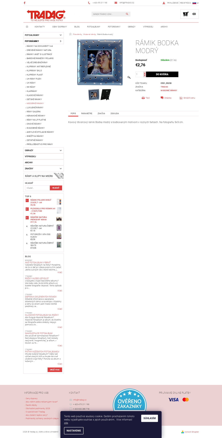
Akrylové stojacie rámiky (40, 132)
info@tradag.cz (80, 400)
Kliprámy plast (35, 75)
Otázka (167, 98)
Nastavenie (74, 430)
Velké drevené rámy (37, 62)
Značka (101, 113)
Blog (77, 27)
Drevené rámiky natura (39, 50)
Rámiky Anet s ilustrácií (39, 54)
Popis (73, 113)
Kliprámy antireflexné (39, 66)
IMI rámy (31, 87)
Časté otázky (31, 405)
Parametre (86, 113)
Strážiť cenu (189, 98)
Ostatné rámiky (35, 140)
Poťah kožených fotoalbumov (42, 351)
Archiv (164, 27)
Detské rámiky (34, 99)
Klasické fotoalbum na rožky (42, 315)
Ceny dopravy (59, 27)
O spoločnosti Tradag (35, 412)
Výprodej (148, 27)
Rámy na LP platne (36, 120)
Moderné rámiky (35, 103)
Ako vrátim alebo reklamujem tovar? (42, 402)
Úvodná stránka (27, 27)
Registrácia (185, 3)
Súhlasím (149, 418)
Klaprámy (32, 91)
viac (60, 272)
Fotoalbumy (93, 27)
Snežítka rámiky (35, 136)
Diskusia (115, 113)
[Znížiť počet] (144, 75)
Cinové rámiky (34, 124)
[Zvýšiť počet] (144, 73)
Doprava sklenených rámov (41, 296)
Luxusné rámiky (35, 107)
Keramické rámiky (36, 116)
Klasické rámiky (35, 95)
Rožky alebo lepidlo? (37, 278)
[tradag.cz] (53, 15)
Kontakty (40, 27)
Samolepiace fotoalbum (39, 333)
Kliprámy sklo (34, 70)
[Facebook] (25, 3)
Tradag (164, 87)
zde (66, 423)
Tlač (148, 98)
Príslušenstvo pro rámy (40, 144)
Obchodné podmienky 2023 (38, 408)
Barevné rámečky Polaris (40, 58)
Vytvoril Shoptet (192, 432)
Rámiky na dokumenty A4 (40, 46)
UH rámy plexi (34, 79)
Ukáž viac (55, 370)
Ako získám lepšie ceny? (37, 415)
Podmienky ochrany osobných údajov (42, 418)
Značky (29, 168)
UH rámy (31, 83)
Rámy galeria (34, 111)
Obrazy (132, 27)
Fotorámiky (114, 27)
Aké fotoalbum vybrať (38, 262)
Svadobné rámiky (36, 128)
